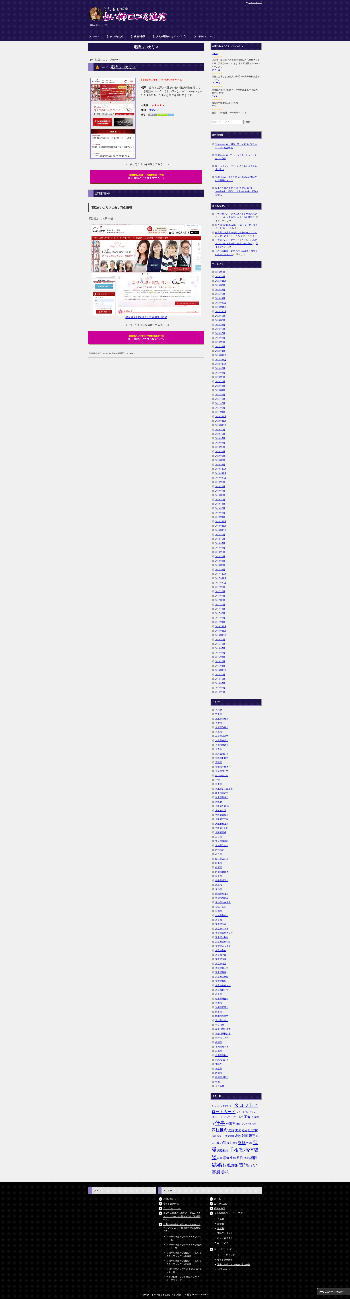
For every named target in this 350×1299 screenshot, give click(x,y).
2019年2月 (220, 512)
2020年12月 (220, 416)
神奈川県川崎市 (223, 1029)
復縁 (242, 1142)
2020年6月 (220, 442)
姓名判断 (253, 1130)
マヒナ (215, 53)
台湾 (217, 780)
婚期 (214, 1136)
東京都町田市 (221, 968)
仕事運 (230, 1123)
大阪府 (218, 802)
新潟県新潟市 (221, 915)
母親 (219, 1158)
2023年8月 (220, 372)
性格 (249, 1142)
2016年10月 (220, 635)
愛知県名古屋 (221, 898)
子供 (224, 1136)
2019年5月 (220, 499)
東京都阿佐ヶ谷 (223, 985)
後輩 (235, 1143)
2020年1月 (220, 464)
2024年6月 (220, 329)
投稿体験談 (139, 36)
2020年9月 (220, 429)
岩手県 (218, 876)
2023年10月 (220, 364)
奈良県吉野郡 (221, 841)
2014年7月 (220, 683)
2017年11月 (220, 578)
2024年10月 (220, 311)
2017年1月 (220, 622)
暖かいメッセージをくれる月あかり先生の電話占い (236, 168)
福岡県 (218, 1042)
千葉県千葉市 (221, 767)
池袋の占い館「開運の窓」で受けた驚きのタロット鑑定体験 (236, 146)
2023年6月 (220, 381)
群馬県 (218, 1051)
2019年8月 (220, 486)
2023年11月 (220, 359)
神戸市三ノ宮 (221, 1038)
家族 (238, 1136)
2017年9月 (220, 587)
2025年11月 (220, 281)
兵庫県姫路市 (221, 736)
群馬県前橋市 (221, 1055)
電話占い (154, 110)
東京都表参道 (221, 976)
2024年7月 (220, 324)
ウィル (215, 96)
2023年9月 (220, 368)
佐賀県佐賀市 (221, 727)
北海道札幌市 (221, 758)
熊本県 (218, 1011)
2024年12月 (220, 302)
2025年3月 (220, 289)
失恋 (238, 1130)
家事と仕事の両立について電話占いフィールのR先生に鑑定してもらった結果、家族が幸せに (236, 191)
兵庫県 (218, 732)
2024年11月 (220, 307)
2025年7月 (220, 285)
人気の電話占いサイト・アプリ (171, 36)
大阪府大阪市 (221, 815)
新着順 (220, 1223)
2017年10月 (220, 582)
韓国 (217, 1081)
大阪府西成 (220, 832)
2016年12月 (220, 626)
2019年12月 (220, 469)
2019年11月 (220, 473)
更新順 (220, 1228)
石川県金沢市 (221, 1020)
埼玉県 (218, 784)
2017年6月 (220, 600)
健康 (238, 1124)
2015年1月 (220, 666)
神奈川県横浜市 (223, 1033)
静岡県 (218, 1073)
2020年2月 (220, 460)
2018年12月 (220, 521)
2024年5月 (220, 333)
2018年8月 (220, 539)
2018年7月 (220, 543)
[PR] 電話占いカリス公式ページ (146, 177)
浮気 (226, 1158)
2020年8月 (220, 434)
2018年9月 (220, 534)
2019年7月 (220, 491)
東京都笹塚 (220, 972)
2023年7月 (220, 377)
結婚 (217, 1165)
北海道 (218, 749)
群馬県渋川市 (221, 1060)
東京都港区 (220, 963)
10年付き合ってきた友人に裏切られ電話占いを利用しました (236, 179)
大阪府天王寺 (221, 819)
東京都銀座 (220, 981)
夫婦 (231, 1130)
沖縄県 (218, 1003)
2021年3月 (220, 403)
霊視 (225, 1172)
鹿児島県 (219, 1086)
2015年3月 (220, 661)
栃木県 (218, 994)
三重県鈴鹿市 (221, 718)
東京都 (218, 920)
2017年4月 (220, 609)
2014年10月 (220, 670)
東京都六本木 (221, 928)
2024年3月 (220, 342)
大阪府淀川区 (221, 828)
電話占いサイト (225, 1233)
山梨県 (218, 867)
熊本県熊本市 (221, 1016)
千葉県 (218, 762)
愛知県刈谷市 (221, 893)
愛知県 (218, 889)
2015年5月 (220, 652)
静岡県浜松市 (221, 1077)
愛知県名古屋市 (223, 902)
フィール (216, 70)
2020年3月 (220, 456)
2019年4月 (220, 504)
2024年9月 (220, 316)
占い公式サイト (225, 1238)
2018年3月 (220, 561)
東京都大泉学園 (223, 941)
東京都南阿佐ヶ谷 (224, 933)
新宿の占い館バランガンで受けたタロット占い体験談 (236, 157)
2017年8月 (220, 591)
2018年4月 (220, 556)
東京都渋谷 (220, 959)
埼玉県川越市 (221, 797)
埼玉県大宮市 (221, 793)
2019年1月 (220, 517)
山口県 (218, 854)
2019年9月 (220, 482)
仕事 (220, 1123)
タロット (244, 1105)
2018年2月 (220, 565)
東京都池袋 (220, 955)
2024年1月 (220, 351)
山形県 (218, 863)
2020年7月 (220, 438)
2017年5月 (220, 604)
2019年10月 (220, 477)
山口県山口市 (221, 858)
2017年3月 (220, 613)
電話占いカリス (123, 67)
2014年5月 (220, 687)
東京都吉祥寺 (221, 937)
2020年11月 (220, 421)
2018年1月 (220, 569)
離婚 (234, 1165)
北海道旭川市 (221, 753)
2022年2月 (220, 394)
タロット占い (242, 1112)
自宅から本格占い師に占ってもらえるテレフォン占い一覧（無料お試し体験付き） (182, 1216)
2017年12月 (220, 574)
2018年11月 (220, 526)
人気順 (220, 1219)
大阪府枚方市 (221, 823)
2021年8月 (220, 399)
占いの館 (246, 1123)
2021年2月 (220, 407)
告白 (254, 1124)
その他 (218, 710)
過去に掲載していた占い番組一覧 (233, 1264)
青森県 (218, 1068)
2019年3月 (220, 508)
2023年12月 (220, 355)
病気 (247, 1158)
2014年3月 (220, 692)
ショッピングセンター (223, 1106)
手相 (234, 1150)
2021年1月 (220, 412)
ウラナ (215, 106)
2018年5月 (220, 552)
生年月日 (236, 1158)
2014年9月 (220, 674)
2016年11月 (220, 631)
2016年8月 (220, 644)
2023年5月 (220, 386)
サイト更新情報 (171, 1203)
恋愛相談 (222, 1150)
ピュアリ (216, 83)
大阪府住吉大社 (223, 806)
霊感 (216, 1172)
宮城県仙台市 (221, 845)
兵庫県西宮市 (221, 745)
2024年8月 (220, 320)
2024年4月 (220, 337)
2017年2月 (220, 617)
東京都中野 (220, 924)
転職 (227, 1165)
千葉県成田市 (221, 771)
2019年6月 (220, 495)
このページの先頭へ (334, 1291)
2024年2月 (220, 346)
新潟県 (218, 911)
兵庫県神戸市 (221, 740)
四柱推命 (220, 1130)
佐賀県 (218, 723)
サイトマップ (255, 2)
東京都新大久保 (223, 946)
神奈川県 (219, 1025)
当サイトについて (206, 36)
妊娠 (245, 1130)
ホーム (96, 36)
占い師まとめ (116, 36)
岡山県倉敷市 (221, 871)
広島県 (218, 885)
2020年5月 (220, 447)
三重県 (218, 714)
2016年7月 (220, 648)
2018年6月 (220, 547)
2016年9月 (220, 639)
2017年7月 (220, 596)
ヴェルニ (238, 1117)
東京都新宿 (220, 950)
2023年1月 (220, 390)
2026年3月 (220, 276)
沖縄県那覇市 (221, 1007)
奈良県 (218, 837)
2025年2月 (220, 294)
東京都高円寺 (221, 990)
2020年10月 (220, 425)
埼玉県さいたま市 (224, 788)
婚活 (219, 1136)
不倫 (247, 1117)
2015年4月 (220, 657)
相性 (254, 1158)
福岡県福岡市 (221, 1046)
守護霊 (231, 1136)
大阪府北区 (220, 810)
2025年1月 (220, 298)
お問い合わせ (169, 1199)
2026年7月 (220, 272)
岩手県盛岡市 (221, 880)
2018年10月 (220, 530)
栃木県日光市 (221, 998)
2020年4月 (220, 451)
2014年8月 (220, 679)
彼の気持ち (224, 1143)
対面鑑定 (219, 850)
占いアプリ (222, 1242)
